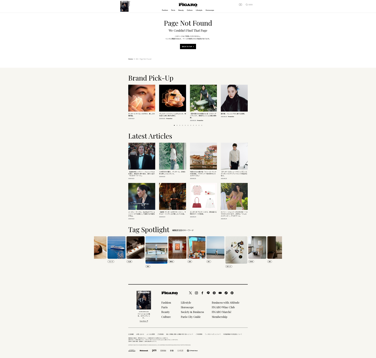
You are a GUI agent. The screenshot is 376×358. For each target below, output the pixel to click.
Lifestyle (199, 10)
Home (130, 59)
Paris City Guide (191, 317)
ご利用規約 (160, 334)
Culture (190, 10)
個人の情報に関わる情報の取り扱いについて (179, 334)
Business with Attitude (226, 302)
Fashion (165, 10)
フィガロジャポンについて (213, 334)
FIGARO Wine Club (223, 307)
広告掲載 (131, 334)
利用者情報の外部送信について (232, 334)
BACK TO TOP (187, 46)
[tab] (174, 125)
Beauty (181, 10)
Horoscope (210, 10)
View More (143, 321)
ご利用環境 (199, 334)
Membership (219, 317)
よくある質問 (151, 334)
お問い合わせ (140, 334)
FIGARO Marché (221, 312)
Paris (173, 10)
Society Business (192, 312)
